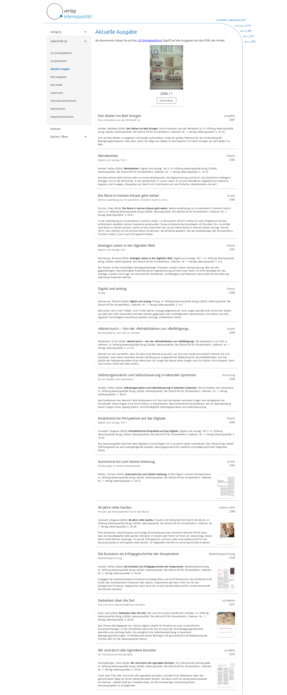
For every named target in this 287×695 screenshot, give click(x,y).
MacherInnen (57, 108)
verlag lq (55, 32)
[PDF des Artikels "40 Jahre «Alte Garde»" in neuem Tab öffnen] (226, 531)
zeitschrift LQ (58, 41)
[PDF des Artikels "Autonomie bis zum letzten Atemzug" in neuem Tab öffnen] (226, 485)
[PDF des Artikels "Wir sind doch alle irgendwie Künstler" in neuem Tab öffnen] (226, 674)
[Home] (69, 18)
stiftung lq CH (243, 25)
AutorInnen (56, 92)
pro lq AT (248, 36)
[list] (68, 85)
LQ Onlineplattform (61, 53)
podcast (55, 129)
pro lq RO (249, 41)
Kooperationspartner (62, 116)
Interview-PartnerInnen (63, 100)
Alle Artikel (56, 84)
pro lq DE (245, 31)
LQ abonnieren (58, 61)
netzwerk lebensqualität (231, 19)
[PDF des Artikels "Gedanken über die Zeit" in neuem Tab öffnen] (226, 624)
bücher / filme (59, 137)
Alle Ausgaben (58, 76)
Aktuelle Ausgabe (60, 68)
